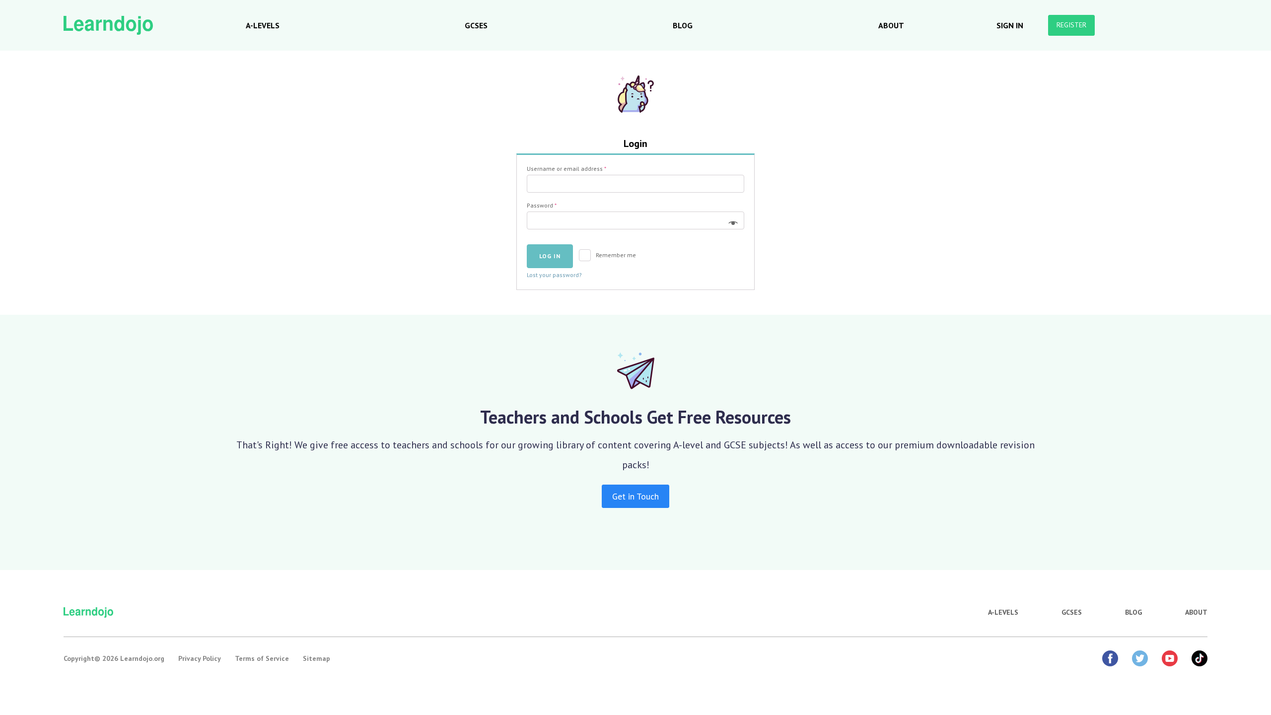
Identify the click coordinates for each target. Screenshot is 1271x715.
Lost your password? (554, 275)
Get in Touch (635, 496)
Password (542, 205)
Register (1071, 24)
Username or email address (566, 168)
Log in (550, 256)
